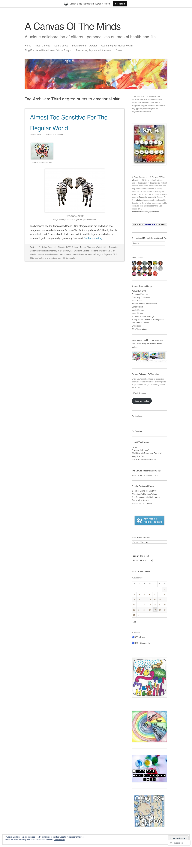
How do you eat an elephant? (144, 303)
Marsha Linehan (37, 254)
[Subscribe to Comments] (133, 643)
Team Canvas (61, 45)
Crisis (119, 50)
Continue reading (93, 238)
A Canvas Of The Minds (73, 25)
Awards (93, 45)
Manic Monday (138, 310)
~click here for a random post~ (145, 475)
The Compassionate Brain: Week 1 (147, 497)
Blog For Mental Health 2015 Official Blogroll (48, 50)
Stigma (75, 247)
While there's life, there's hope (144, 493)
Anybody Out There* (140, 450)
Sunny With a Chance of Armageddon (148, 319)
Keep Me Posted (142, 400)
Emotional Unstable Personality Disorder (91, 250)
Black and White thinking (97, 247)
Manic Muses (137, 313)
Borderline (113, 247)
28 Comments (69, 257)
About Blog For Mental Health (117, 45)
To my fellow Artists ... (141, 500)
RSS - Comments (142, 643)
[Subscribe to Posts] (133, 637)
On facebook (137, 416)
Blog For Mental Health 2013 (144, 490)
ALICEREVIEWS (139, 290)
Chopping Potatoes (140, 294)
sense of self (90, 254)
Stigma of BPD (110, 254)
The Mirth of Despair (140, 322)
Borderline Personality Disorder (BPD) (55, 247)
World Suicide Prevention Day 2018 (147, 453)
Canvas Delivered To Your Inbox (146, 374)
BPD (59, 250)
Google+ (138, 431)
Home (28, 45)
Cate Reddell (57, 134)
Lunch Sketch (137, 306)
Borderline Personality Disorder (43, 250)
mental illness (78, 254)
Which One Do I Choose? (142, 503)
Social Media (79, 45)
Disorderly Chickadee (141, 297)
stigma (100, 254)
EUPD (112, 250)
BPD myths (67, 250)
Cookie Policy (59, 839)
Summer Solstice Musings (143, 316)
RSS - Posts (139, 637)
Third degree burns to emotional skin (45, 257)
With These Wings (139, 329)
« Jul (134, 621)
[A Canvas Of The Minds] (96, 66)
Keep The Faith (139, 456)
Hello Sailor (137, 300)
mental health (65, 254)
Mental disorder (51, 254)
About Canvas (42, 45)
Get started (120, 4)
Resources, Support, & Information (94, 50)
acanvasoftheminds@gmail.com (145, 211)
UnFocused (136, 325)
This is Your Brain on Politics (144, 459)
